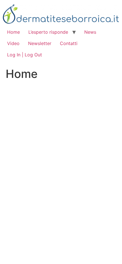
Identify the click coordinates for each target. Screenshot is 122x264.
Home (13, 32)
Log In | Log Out (24, 55)
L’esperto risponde (48, 32)
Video (13, 43)
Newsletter (39, 43)
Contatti (68, 43)
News (90, 32)
